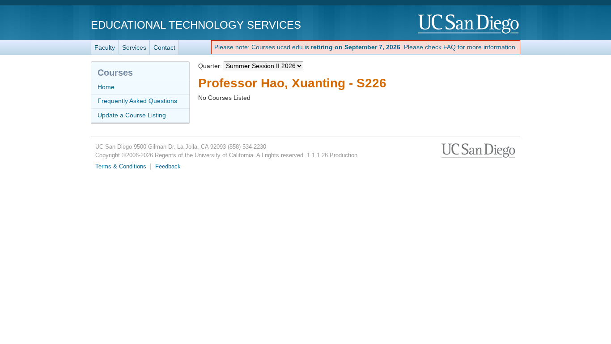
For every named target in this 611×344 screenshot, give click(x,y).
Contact (164, 47)
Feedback (168, 166)
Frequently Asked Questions (137, 100)
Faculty (104, 47)
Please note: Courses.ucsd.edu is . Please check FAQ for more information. (365, 47)
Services (134, 47)
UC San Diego (469, 24)
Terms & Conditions (120, 166)
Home (106, 86)
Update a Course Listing (132, 115)
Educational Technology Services (196, 25)
